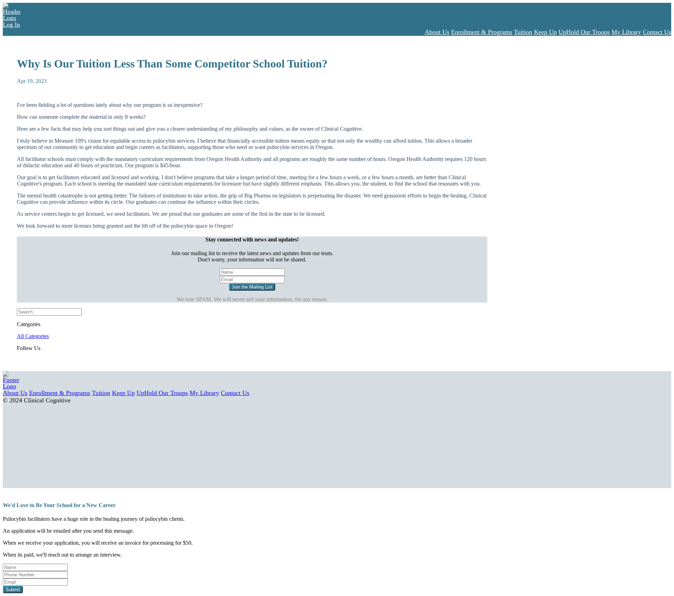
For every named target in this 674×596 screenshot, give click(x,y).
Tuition (523, 31)
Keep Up (545, 31)
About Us (437, 31)
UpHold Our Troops (584, 31)
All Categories (33, 336)
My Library (626, 31)
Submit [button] (13, 589)
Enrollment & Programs (481, 31)
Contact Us (657, 31)
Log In (11, 24)
